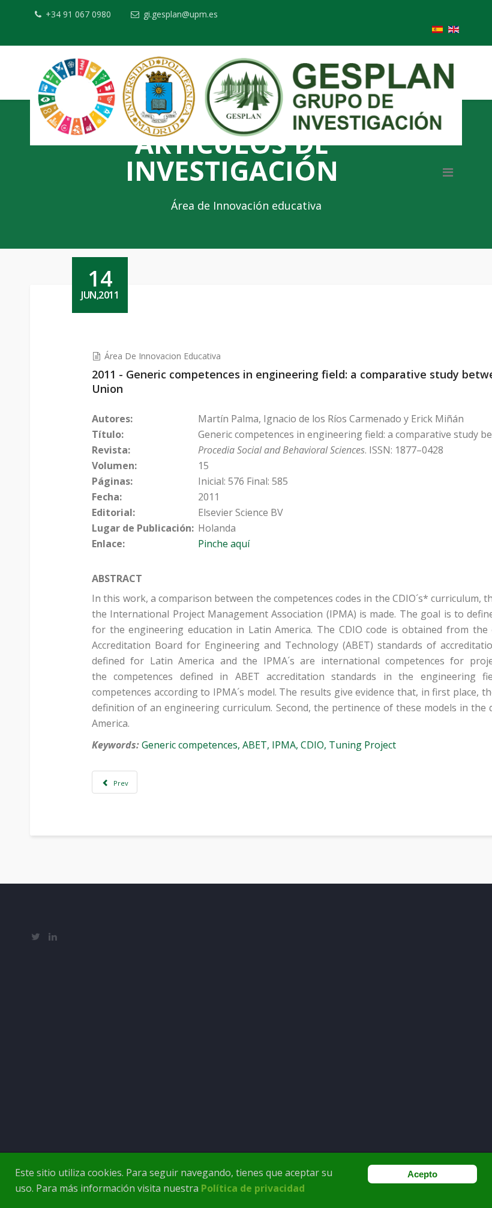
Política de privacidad (253, 1188)
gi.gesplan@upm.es (180, 14)
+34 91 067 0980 (78, 14)
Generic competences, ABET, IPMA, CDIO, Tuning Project (269, 744)
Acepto (422, 1174)
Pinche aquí (224, 543)
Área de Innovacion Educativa (162, 356)
